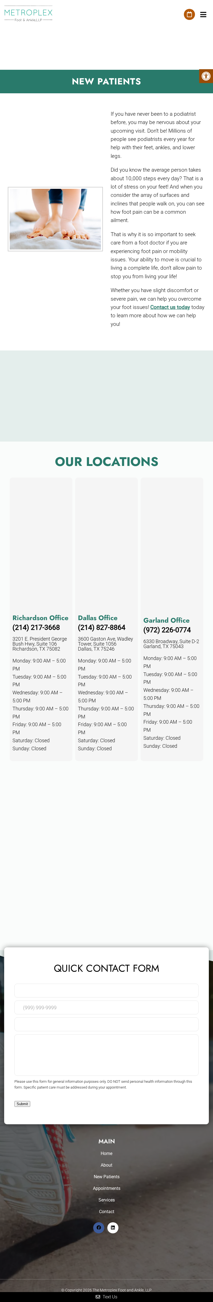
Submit (22, 1104)
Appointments (106, 1188)
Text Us (109, 1297)
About (106, 1165)
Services (106, 1200)
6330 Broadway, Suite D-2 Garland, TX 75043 (171, 644)
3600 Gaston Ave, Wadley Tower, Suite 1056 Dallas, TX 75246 (105, 643)
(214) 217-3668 (36, 627)
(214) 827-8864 (101, 627)
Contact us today (170, 307)
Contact (106, 1211)
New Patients (107, 1176)
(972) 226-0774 (167, 629)
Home (106, 1153)
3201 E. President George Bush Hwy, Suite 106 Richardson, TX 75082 (39, 643)
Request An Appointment (189, 14)
